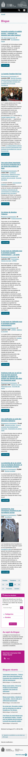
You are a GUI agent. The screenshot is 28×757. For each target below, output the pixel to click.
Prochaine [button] (9, 588)
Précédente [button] (13, 580)
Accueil (3, 14)
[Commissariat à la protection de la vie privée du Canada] (14, 4)
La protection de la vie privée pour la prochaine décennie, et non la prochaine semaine (11, 465)
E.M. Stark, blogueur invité (8, 38)
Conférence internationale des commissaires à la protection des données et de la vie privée (10, 191)
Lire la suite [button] (5, 65)
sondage (19, 338)
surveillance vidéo (6, 549)
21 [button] (19, 580)
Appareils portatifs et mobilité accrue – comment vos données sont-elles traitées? (11, 33)
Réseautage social (6, 386)
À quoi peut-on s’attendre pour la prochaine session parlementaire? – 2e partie (11, 252)
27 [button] (3, 588)
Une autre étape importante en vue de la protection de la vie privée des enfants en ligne (11, 165)
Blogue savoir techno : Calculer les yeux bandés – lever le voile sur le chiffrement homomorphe (12, 698)
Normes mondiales (16, 78)
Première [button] (4, 580)
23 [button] (7, 584)
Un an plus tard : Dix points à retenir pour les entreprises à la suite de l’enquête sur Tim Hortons (13, 708)
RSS (8, 659)
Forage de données (16, 218)
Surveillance (4, 85)
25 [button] (15, 584)
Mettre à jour (13, 623)
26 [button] (19, 584)
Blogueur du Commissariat (8, 217)
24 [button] (11, 584)
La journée (11, 74)
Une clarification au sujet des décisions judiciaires (11, 420)
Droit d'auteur (15, 259)
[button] (14, 10)
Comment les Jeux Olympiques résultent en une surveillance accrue (11, 510)
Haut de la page (20, 754)
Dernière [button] (16, 588)
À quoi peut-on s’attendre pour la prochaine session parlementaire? (11, 323)
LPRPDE (14, 261)
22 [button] (3, 584)
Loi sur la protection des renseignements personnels (11, 427)
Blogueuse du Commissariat (9, 76)
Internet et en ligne (15, 174)
